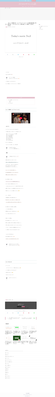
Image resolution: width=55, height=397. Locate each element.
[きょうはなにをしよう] (27, 4)
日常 (7, 370)
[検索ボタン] (33, 6)
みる (7, 354)
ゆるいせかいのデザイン (10, 356)
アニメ (7, 358)
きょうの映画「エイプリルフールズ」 (43, 26)
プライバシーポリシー (28, 394)
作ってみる (8, 367)
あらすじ (41, 27)
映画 (7, 372)
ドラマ (7, 363)
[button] (7, 54)
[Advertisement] (27, 14)
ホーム (24, 394)
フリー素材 (8, 365)
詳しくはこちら (33, 0)
